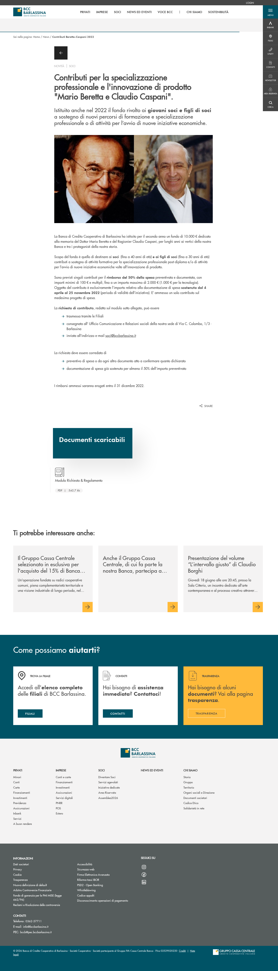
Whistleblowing (86, 890)
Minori (17, 777)
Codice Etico (190, 803)
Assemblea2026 (108, 798)
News (46, 37)
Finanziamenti (21, 792)
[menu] (154, 12)
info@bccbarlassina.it (35, 926)
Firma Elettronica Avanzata (93, 874)
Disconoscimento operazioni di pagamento (102, 900)
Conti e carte (63, 777)
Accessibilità (84, 864)
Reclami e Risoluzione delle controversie (42, 905)
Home (36, 37)
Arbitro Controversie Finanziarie (42, 890)
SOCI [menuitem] (117, 12)
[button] (270, 12)
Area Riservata (107, 792)
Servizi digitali (64, 798)
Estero (59, 813)
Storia (186, 777)
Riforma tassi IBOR (88, 880)
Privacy (17, 869)
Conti (16, 782)
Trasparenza (20, 880)
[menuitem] (250, 2)
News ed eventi (152, 770)
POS (58, 808)
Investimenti (20, 798)
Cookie (17, 874)
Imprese (61, 770)
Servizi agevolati (108, 782)
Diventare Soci (107, 777)
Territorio (188, 787)
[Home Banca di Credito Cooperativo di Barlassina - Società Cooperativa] (29, 12)
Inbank (17, 813)
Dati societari (21, 864)
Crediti (182, 950)
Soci (101, 770)
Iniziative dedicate (109, 787)
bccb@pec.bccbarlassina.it (36, 932)
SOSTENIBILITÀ (218, 12)
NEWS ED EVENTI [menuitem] (139, 12)
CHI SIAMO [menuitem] (194, 12)
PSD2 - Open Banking (90, 885)
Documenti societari (195, 798)
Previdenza (19, 803)
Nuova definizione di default (30, 885)
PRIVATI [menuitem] (85, 12)
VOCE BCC (165, 12)
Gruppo (188, 782)
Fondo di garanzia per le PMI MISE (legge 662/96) (37, 897)
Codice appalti (85, 895)
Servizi (17, 819)
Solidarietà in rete (193, 808)
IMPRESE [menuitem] (102, 12)
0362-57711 (34, 921)
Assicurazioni (21, 808)
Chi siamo (190, 770)
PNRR (59, 803)
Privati (17, 770)
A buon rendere (22, 824)
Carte (16, 787)
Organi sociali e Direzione (198, 792)
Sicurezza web (85, 869)
